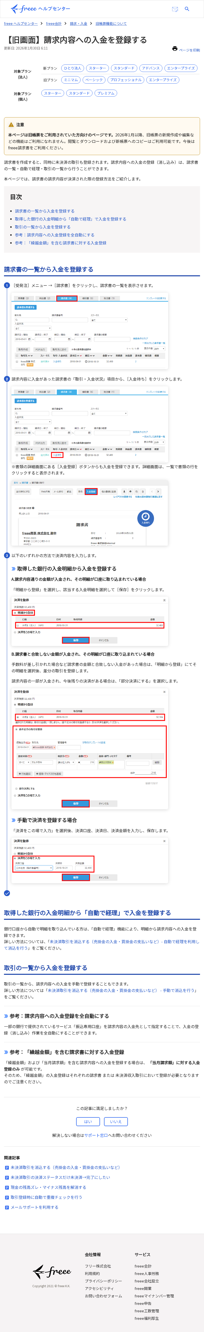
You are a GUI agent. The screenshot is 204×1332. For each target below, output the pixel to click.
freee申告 (143, 1303)
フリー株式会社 (98, 1266)
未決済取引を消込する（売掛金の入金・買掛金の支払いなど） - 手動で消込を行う (121, 990)
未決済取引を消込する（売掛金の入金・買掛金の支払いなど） (66, 1167)
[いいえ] (116, 1121)
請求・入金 (78, 23)
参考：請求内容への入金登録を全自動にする (55, 235)
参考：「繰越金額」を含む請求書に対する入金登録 (60, 243)
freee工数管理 (147, 1310)
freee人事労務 (147, 1273)
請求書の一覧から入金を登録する (45, 211)
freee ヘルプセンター (21, 23)
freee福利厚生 (147, 1318)
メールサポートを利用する (34, 1207)
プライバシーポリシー (103, 1280)
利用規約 (92, 1273)
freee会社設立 (147, 1280)
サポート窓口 (96, 1135)
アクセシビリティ (99, 1288)
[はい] (88, 1121)
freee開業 (143, 1288)
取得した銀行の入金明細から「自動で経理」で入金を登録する (70, 219)
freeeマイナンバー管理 (154, 1295)
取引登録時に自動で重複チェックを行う (46, 1197)
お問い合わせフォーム (103, 1295)
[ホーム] (40, 9)
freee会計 (54, 23)
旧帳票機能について (111, 23)
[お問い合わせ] (175, 9)
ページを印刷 (189, 50)
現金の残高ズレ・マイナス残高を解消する (48, 1187)
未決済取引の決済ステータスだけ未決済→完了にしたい (60, 1177)
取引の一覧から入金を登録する (43, 227)
